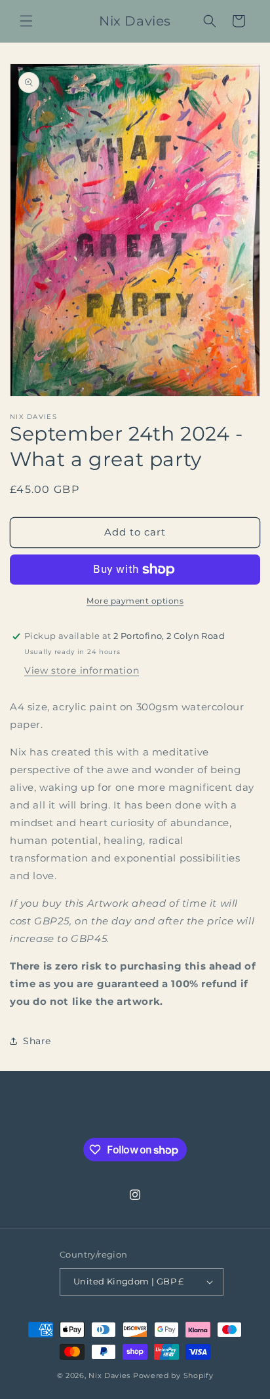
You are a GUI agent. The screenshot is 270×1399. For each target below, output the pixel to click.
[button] (26, 21)
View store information (81, 670)
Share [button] (37, 1041)
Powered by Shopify (173, 1375)
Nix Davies (110, 1375)
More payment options (135, 601)
